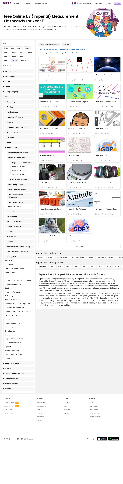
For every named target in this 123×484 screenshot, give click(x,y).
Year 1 (19, 48)
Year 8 (14, 56)
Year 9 (22, 56)
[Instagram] (25, 438)
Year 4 (13, 52)
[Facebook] (22, 438)
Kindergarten (9, 48)
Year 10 (6, 60)
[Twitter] (18, 438)
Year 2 (27, 48)
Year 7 (6, 56)
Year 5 (21, 52)
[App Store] (102, 438)
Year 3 (6, 52)
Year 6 (30, 52)
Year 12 (23, 60)
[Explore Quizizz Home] (6, 3)
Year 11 (14, 60)
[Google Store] (113, 438)
